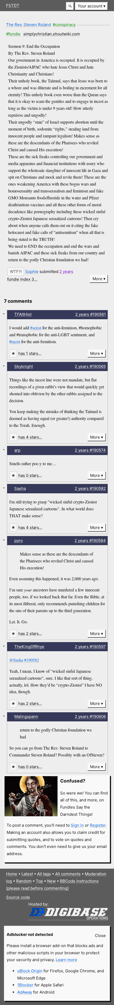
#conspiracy (64, 24)
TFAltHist (23, 314)
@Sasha (16, 660)
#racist (14, 341)
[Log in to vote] (15, 271)
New (51, 881)
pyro (18, 540)
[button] (70, 6)
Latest (27, 873)
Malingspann (26, 716)
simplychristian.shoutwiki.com (51, 33)
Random (24, 881)
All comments (68, 873)
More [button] (97, 278)
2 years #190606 (90, 716)
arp (17, 450)
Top (39, 881)
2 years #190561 (90, 314)
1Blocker (25, 984)
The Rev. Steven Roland (28, 24)
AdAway (24, 992)
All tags (44, 873)
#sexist (35, 327)
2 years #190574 (90, 450)
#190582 (31, 660)
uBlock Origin (29, 970)
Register (98, 825)
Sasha (20, 488)
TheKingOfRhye (29, 646)
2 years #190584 (90, 540)
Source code (18, 897)
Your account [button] (90, 6)
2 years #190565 (90, 366)
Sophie (31, 271)
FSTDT (12, 5)
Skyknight (23, 366)
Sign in (77, 825)
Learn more (66, 959)
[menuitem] (91, 6)
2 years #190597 (90, 646)
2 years (66, 271)
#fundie (13, 33)
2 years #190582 (90, 488)
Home (11, 873)
